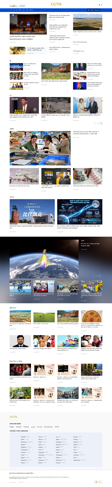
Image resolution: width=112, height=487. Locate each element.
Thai (76, 450)
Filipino (25, 463)
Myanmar (62, 444)
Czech (24, 455)
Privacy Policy (12, 482)
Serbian (78, 437)
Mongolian (61, 442)
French (42, 437)
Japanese (43, 460)
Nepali (59, 447)
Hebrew (42, 447)
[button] (101, 123)
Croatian (25, 452)
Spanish (78, 442)
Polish (59, 452)
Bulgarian (26, 447)
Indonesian (45, 455)
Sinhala (77, 439)
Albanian (25, 437)
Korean (42, 463)
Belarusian (27, 442)
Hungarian (43, 452)
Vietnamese (79, 460)
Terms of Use (21, 482)
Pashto (59, 457)
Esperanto (26, 460)
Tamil (76, 447)
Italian (42, 457)
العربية (33, 427)
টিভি (88, 10)
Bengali (24, 444)
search (97, 10)
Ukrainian (79, 455)
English (12, 427)
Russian (60, 463)
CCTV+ (57, 427)
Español (18, 427)
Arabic (24, 439)
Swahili (78, 444)
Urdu (76, 457)
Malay (61, 439)
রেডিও (92, 10)
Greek (42, 442)
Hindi (41, 450)
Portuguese (61, 455)
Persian (60, 450)
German (42, 439)
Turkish (77, 452)
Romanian (61, 460)
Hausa (41, 444)
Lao (58, 437)
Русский (39, 427)
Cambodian (25, 450)
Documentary (48, 427)
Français (26, 427)
